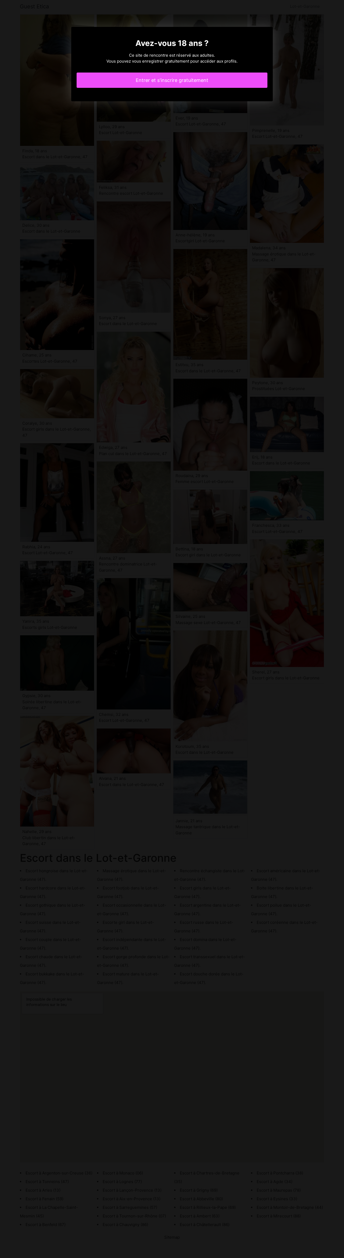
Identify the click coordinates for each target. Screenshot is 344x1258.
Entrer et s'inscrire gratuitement (172, 80)
